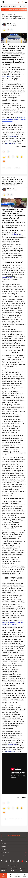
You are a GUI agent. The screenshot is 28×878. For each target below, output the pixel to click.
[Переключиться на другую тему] (19, 2)
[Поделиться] (7, 29)
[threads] (26, 861)
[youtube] (22, 861)
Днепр (3, 167)
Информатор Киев (14, 869)
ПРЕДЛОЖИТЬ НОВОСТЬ (14, 835)
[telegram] (10, 861)
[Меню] (26, 2)
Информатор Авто (23, 869)
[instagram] (6, 861)
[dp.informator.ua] (3, 2)
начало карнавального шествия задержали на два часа (13, 623)
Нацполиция (19, 819)
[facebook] (1, 861)
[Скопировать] (11, 29)
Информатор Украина (4, 869)
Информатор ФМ (9, 143)
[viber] (14, 861)
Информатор (6, 76)
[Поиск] (22, 2)
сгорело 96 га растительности (8, 277)
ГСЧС (3, 819)
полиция (9, 167)
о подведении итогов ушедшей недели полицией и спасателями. (14, 119)
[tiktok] (18, 861)
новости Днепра (17, 167)
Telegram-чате (12, 136)
